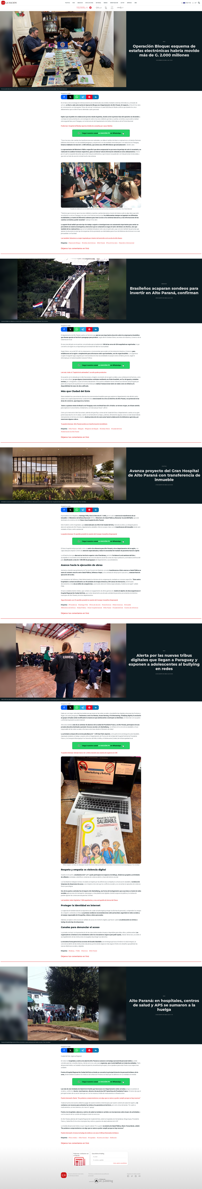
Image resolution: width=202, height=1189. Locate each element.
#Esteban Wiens (105, 429)
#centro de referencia (131, 608)
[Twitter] (132, 1176)
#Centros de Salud (102, 1137)
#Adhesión (113, 1137)
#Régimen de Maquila (91, 429)
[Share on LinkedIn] (95, 97)
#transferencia (106, 605)
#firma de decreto (95, 605)
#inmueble (127, 605)
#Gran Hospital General (94, 608)
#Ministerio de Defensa (68, 608)
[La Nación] (9, 3)
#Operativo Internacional (126, 243)
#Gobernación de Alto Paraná (70, 431)
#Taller (78, 951)
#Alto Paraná (101, 243)
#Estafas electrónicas (89, 243)
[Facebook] (128, 1176)
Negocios (164, 283)
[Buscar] (199, 3)
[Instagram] (135, 1176)
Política (164, 466)
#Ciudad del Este (116, 429)
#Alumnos (84, 951)
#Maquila (80, 429)
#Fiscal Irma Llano (111, 243)
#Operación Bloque (74, 243)
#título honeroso (117, 605)
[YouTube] (139, 1176)
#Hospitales (92, 1137)
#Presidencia (72, 605)
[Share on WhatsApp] (77, 97)
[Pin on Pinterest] (89, 97)
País (164, 41)
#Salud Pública (81, 608)
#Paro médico (72, 1137)
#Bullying (71, 951)
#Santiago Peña (83, 605)
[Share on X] (70, 97)
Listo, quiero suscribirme (120, 1163)
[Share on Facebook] (64, 97)
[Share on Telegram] (83, 97)
